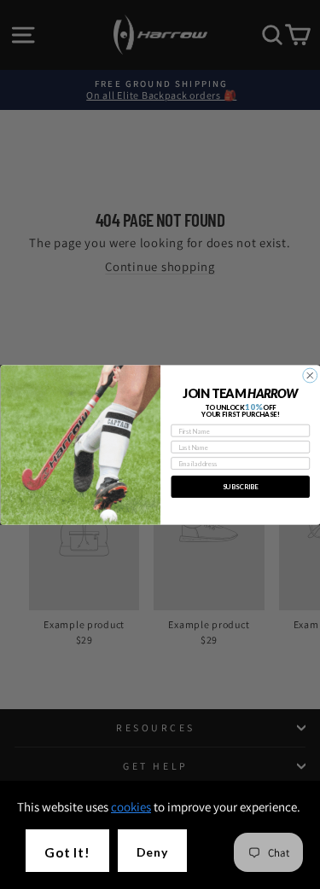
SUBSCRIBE (240, 486)
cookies (131, 807)
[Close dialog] (309, 375)
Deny (152, 852)
